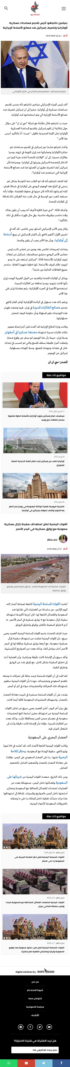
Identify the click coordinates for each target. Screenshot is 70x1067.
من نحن (35, 982)
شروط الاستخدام (35, 990)
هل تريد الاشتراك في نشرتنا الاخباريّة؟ (35, 1040)
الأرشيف (35, 1015)
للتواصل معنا (35, 998)
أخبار (65, 35)
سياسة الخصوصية (35, 1007)
